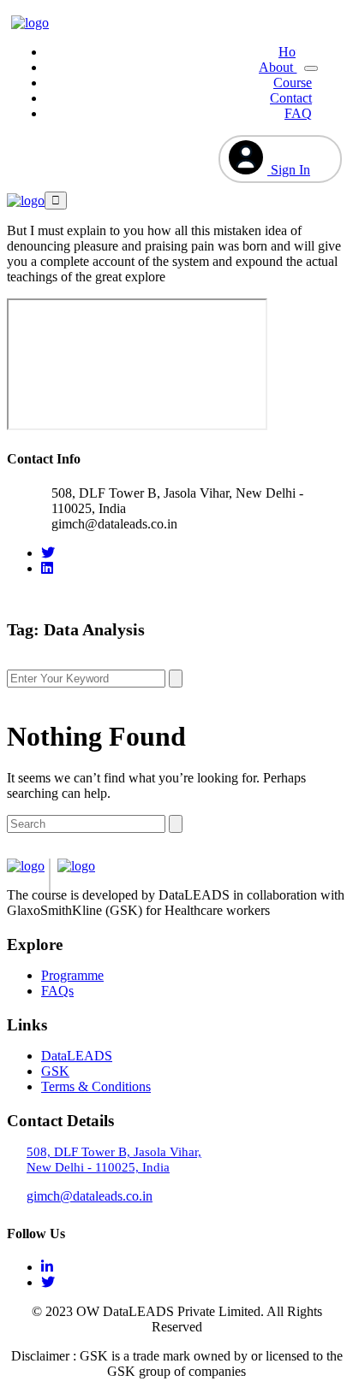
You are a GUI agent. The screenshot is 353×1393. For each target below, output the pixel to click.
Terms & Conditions (96, 1086)
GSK (55, 1071)
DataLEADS (76, 1055)
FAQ (298, 113)
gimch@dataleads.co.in (90, 1196)
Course (292, 82)
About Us (285, 67)
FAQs (57, 990)
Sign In (288, 169)
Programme (72, 975)
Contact (291, 98)
